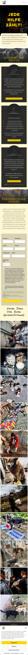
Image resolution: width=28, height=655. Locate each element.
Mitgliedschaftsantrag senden (12, 301)
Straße (17, 245)
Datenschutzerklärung (15, 653)
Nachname (18, 238)
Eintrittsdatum (6, 260)
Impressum (22, 653)
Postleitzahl (6, 253)
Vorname (5, 238)
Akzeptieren (14, 642)
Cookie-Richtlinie (7, 653)
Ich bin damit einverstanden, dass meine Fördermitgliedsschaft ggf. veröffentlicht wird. (14, 287)
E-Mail (5, 245)
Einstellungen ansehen (14, 650)
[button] (26, 628)
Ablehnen (14, 646)
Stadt (14, 253)
